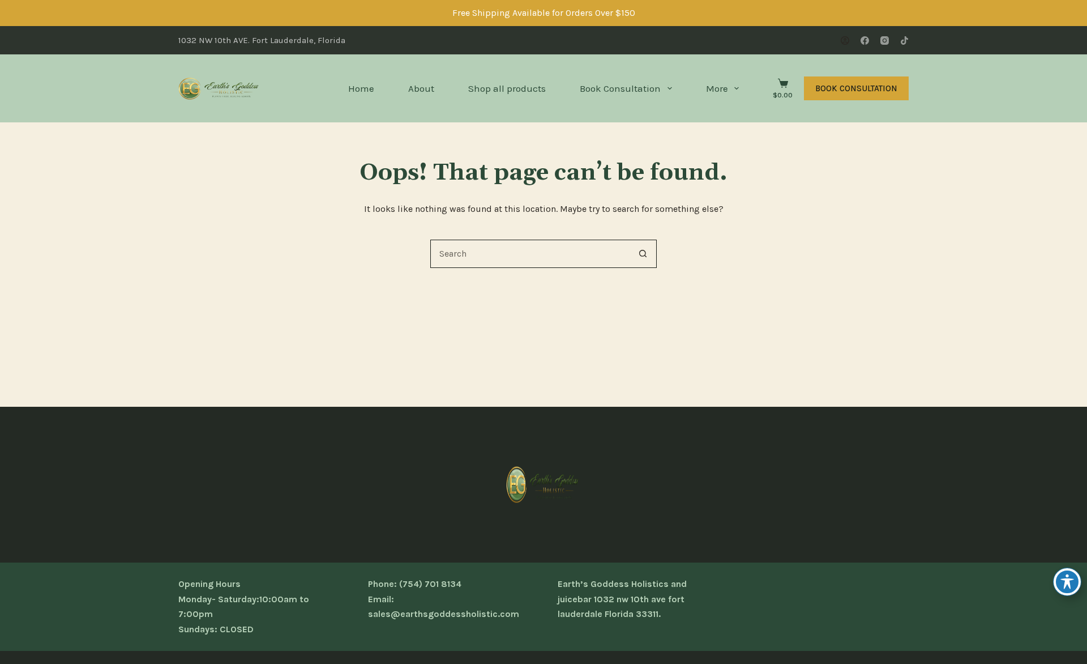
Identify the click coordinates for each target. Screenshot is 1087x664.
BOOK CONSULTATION (856, 88)
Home (361, 88)
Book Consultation (620, 88)
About (421, 88)
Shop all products (507, 88)
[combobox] (530, 254)
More (717, 88)
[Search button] (642, 253)
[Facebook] (865, 40)
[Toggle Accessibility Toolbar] (1067, 581)
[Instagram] (884, 40)
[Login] (845, 40)
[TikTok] (904, 40)
